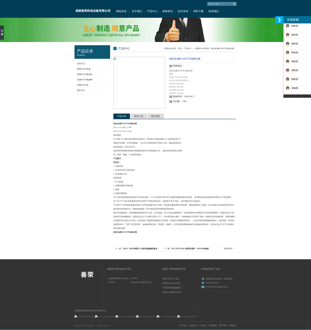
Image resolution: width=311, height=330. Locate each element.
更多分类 (81, 90)
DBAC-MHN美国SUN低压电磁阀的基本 (140, 248)
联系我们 (214, 11)
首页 (180, 48)
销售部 (293, 26)
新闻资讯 (167, 11)
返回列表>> (229, 248)
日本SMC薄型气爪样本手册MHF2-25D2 (119, 278)
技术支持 (183, 11)
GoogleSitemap (103, 325)
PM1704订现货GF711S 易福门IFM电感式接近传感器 (141, 282)
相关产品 (138, 116)
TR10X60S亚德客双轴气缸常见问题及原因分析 (171, 288)
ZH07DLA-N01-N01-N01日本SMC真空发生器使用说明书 (171, 283)
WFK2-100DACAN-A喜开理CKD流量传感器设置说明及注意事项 (172, 292)
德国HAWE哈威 (83, 69)
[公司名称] (93, 9)
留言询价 (155, 116)
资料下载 (198, 11)
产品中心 (152, 11)
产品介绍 (121, 116)
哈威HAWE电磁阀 (84, 80)
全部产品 (81, 64)
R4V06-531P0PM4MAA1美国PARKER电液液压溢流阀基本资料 (141, 278)
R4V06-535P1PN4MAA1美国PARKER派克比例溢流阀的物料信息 (118, 282)
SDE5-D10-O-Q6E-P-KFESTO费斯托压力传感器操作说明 (171, 279)
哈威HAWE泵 (82, 85)
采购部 (293, 88)
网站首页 (121, 11)
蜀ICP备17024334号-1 (84, 325)
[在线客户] (279, 19)
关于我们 (137, 11)
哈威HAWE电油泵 (84, 74)
